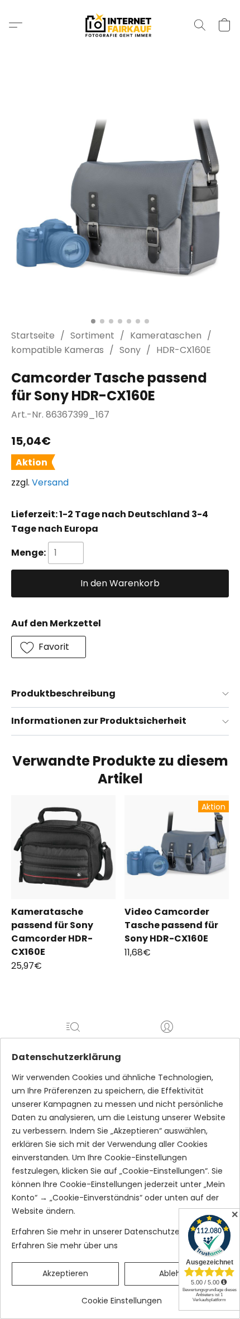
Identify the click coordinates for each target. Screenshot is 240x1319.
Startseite (33, 335)
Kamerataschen (165, 335)
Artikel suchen (73, 1042)
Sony (130, 350)
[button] (120, 25)
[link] (121, 1296)
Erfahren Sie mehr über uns (65, 1245)
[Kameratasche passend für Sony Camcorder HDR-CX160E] (63, 847)
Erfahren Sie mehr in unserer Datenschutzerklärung (111, 1231)
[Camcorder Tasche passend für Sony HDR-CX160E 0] (120, 203)
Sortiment (92, 335)
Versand (50, 482)
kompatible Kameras (57, 350)
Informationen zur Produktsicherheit (98, 720)
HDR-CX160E (183, 350)
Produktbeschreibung (63, 693)
